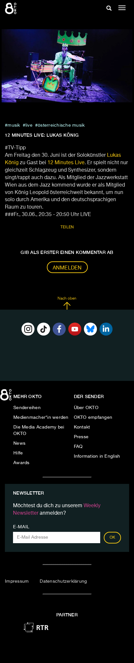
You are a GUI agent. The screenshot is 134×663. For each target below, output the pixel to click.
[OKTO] (11, 8)
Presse (81, 437)
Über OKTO (86, 408)
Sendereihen (27, 408)
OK (112, 538)
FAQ (78, 446)
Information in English (97, 456)
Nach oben (67, 299)
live (29, 125)
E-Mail (21, 527)
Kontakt (82, 427)
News (19, 443)
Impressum (17, 581)
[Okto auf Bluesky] (90, 329)
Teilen (67, 227)
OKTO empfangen (93, 417)
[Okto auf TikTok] (43, 329)
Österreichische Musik (61, 125)
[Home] (6, 397)
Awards (21, 463)
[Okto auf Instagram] (27, 329)
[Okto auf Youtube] (74, 329)
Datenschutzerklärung (63, 581)
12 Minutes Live (66, 163)
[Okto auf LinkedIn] (106, 329)
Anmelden (67, 268)
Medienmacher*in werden (41, 417)
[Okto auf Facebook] (59, 329)
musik (13, 125)
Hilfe (18, 453)
